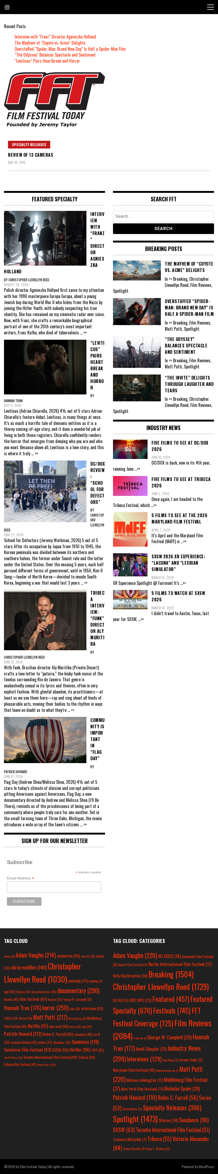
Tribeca (86, 1057)
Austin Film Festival (133, 964)
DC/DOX (121, 1000)
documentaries (43, 992)
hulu (75, 1009)
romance (83, 1034)
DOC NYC (140, 1000)
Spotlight (135, 1118)
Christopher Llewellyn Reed (161, 986)
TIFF (97, 1050)
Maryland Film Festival (134, 1070)
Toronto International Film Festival (50, 1057)
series (45, 1042)
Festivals (172, 1010)
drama (11, 999)
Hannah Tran (22, 1008)
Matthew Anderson (167, 1070)
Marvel (25, 1018)
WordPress (206, 1166)
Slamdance (132, 1108)
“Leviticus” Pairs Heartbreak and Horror (47, 61)
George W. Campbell (78, 999)
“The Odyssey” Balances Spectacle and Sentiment (55, 55)
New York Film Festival (142, 1089)
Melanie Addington (145, 1080)
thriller (79, 1049)
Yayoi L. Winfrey (158, 1148)
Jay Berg (170, 1059)
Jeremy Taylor (191, 1059)
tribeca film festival (20, 1064)
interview (92, 1008)
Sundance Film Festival (27, 1049)
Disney (23, 991)
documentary (78, 990)
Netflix (38, 1025)
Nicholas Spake (182, 1088)
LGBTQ (11, 1018)
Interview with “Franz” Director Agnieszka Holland (55, 36)
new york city (80, 1026)
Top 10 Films (13, 1057)
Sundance (85, 1041)
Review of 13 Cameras (30, 155)
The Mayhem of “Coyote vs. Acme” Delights (50, 43)
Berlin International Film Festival (180, 964)
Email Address (20, 878)
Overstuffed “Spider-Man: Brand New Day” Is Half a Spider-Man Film (70, 49)
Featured (170, 999)
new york (58, 1026)
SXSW (60, 1050)
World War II (46, 1064)
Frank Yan (139, 1038)
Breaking (171, 974)
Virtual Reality (134, 1148)
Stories (168, 1120)
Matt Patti (50, 1017)
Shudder (62, 1042)
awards (88, 956)
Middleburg (77, 1018)
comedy (77, 980)
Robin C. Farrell (58, 1034)
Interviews (144, 1058)
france (55, 999)
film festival (33, 999)
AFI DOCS (169, 956)
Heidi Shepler (151, 1048)
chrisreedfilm (29, 967)
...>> (137, 469)
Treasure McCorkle (129, 1139)
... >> (83, 332)
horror (55, 1007)
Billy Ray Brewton (130, 976)
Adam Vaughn (36, 955)
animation (68, 956)
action (9, 956)
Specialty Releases (29, 144)
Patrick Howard (23, 1033)
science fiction (24, 1042)
